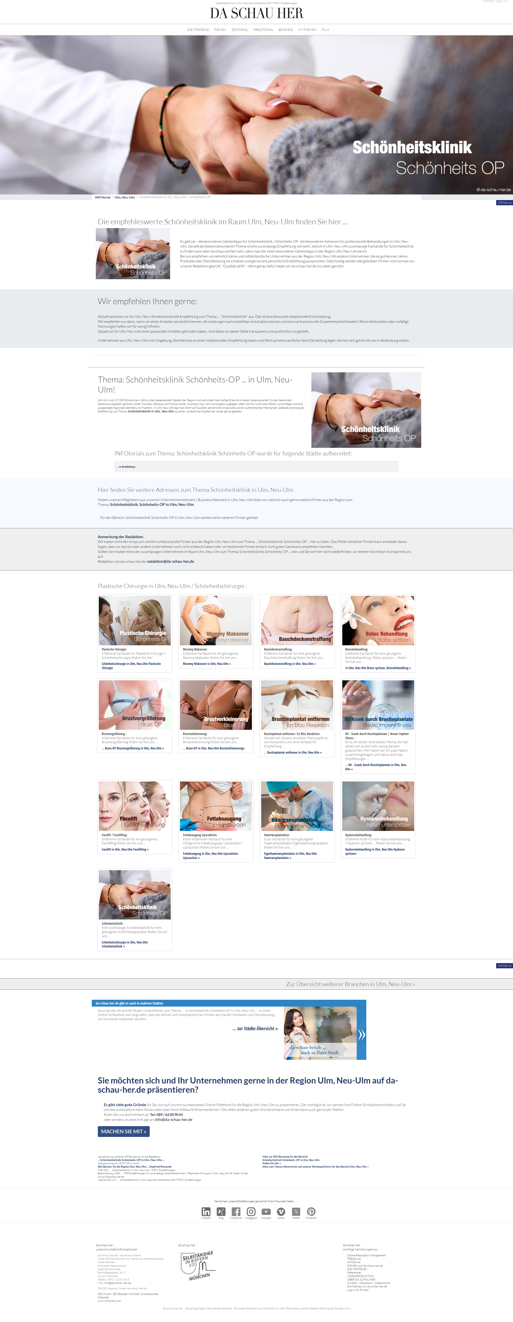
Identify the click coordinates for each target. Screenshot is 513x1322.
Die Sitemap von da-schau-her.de (367, 1286)
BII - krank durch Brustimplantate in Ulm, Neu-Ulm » (376, 767)
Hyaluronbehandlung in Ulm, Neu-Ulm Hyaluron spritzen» (375, 851)
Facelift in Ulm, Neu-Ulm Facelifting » (125, 849)
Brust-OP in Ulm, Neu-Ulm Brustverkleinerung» (215, 748)
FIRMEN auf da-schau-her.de (365, 1265)
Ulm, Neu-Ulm (125, 197)
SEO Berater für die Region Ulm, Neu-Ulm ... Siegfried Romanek (135, 1166)
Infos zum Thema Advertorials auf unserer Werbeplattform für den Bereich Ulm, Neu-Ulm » (316, 1166)
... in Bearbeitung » (126, 466)
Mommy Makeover (195, 664)
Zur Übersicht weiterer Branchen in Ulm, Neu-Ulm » (350, 984)
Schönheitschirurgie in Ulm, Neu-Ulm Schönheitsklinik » (125, 944)
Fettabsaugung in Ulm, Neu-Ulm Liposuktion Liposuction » (210, 855)
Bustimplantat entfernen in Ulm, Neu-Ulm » (294, 752)
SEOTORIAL (239, 30)
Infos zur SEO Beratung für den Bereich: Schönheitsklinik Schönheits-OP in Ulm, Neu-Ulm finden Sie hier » (291, 1160)
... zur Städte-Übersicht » (255, 1028)
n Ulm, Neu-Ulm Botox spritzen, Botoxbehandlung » (378, 668)
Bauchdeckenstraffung (278, 664)
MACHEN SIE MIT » (123, 1131)
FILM (325, 30)
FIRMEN (220, 30)
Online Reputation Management (366, 1255)
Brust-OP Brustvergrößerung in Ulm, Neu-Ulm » (134, 748)
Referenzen (354, 1272)
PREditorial (354, 1258)
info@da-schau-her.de (173, 1119)
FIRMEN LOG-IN (495, 1)
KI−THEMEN (307, 30)
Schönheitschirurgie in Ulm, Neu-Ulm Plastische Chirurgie (131, 666)
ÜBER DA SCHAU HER (361, 1279)
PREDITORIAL (263, 30)
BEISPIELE (286, 30)
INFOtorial (102, 197)
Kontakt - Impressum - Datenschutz (368, 1283)
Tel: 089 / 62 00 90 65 (166, 1115)
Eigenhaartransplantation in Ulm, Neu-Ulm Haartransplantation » (290, 855)
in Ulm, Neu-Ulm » (219, 664)
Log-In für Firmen (358, 1290)
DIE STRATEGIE (198, 30)
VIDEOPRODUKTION (360, 1276)
